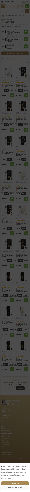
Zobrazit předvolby (15, 488)
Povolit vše (15, 483)
